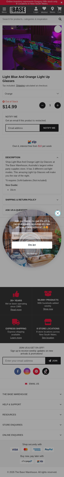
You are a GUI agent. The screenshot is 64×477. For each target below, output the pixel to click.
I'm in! (32, 245)
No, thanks (32, 253)
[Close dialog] (57, 213)
